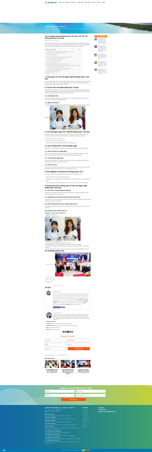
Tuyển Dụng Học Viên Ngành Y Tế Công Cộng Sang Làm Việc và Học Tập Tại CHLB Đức (102, 41)
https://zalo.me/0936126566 (59, 304)
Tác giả (48, 73)
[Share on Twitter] (66, 332)
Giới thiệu (67, 2)
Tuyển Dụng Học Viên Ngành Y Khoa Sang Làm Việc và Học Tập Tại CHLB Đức (102, 56)
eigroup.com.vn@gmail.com (55, 241)
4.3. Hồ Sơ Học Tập (52, 62)
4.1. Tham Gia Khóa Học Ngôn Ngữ (55, 59)
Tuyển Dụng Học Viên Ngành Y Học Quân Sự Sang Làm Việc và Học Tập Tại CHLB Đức (102, 64)
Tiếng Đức (73, 2)
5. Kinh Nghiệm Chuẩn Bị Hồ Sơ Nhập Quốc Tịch (57, 63)
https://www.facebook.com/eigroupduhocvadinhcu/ (70, 301)
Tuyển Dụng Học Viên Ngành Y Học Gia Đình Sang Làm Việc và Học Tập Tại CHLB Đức (102, 71)
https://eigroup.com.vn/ (75, 304)
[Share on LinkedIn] (72, 332)
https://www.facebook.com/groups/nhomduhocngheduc (69, 302)
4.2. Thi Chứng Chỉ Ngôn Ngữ (54, 61)
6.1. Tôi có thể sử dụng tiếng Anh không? (56, 66)
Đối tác (94, 2)
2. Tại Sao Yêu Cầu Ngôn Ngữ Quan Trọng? (56, 53)
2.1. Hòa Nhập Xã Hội (52, 54)
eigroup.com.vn (55, 411)
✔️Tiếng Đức (49, 281)
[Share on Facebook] (63, 332)
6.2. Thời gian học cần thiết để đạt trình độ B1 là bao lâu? (59, 68)
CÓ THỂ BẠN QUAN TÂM (52, 72)
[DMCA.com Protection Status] (86, 450)
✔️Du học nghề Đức (51, 279)
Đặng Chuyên (56, 40)
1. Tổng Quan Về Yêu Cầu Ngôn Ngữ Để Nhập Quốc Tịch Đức (60, 51)
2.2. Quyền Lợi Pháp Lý (53, 55)
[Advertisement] (76, 14)
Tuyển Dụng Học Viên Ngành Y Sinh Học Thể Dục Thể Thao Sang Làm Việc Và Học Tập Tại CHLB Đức (102, 48)
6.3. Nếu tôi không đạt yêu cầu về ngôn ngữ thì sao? (58, 69)
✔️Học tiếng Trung (50, 277)
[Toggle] (95, 415)
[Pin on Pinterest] (70, 332)
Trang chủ (61, 2)
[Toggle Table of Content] (79, 50)
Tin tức (98, 2)
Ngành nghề (87, 2)
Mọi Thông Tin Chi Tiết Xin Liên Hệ (55, 70)
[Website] (64, 307)
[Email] (62, 307)
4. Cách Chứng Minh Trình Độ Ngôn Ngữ (55, 58)
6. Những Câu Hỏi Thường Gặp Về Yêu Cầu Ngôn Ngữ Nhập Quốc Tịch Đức (63, 65)
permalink (66, 355)
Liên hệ (103, 2)
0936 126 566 (53, 214)
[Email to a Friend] (68, 332)
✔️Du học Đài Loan (50, 264)
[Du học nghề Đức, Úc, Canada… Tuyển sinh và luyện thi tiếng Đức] (51, 2)
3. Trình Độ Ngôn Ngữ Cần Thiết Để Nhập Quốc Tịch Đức (59, 57)
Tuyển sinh (80, 2)
